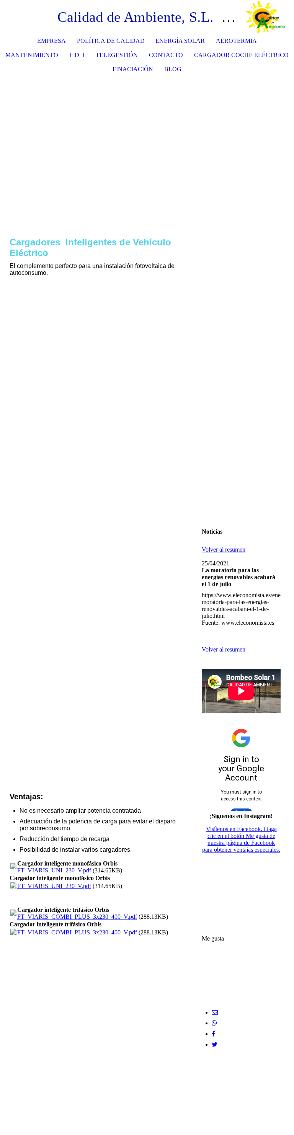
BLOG (172, 69)
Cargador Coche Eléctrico (241, 55)
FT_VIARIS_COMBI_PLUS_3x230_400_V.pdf (77, 916)
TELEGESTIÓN (117, 55)
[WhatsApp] (214, 1023)
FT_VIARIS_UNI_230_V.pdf (54, 870)
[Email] (215, 1012)
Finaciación (133, 69)
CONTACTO (166, 55)
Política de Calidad (111, 41)
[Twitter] (214, 1044)
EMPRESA (51, 41)
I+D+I (77, 55)
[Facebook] (213, 1033)
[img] (265, 17)
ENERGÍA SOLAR (180, 41)
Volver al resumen (223, 549)
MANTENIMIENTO (31, 55)
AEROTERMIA (236, 41)
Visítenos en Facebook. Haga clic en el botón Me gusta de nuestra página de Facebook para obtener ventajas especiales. (241, 839)
